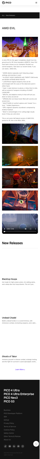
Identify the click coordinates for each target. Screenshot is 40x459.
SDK (5, 417)
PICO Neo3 (11, 397)
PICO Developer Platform (13, 413)
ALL (3, 15)
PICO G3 (9, 401)
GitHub (6, 420)
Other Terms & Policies (12, 436)
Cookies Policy (9, 430)
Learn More (19, 369)
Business (7, 410)
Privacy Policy (9, 423)
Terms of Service (10, 426)
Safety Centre (9, 433)
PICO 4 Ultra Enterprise (19, 394)
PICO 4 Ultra (12, 390)
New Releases (10, 15)
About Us (7, 440)
